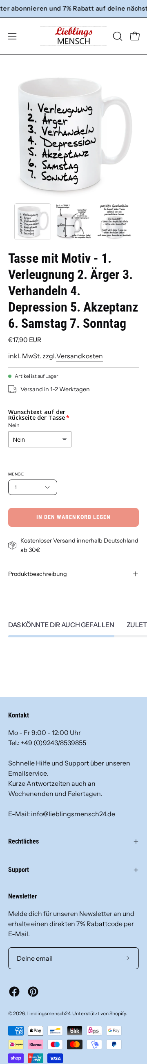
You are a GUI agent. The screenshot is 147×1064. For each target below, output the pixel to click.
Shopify (117, 1013)
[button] (116, 36)
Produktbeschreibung (37, 574)
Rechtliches (23, 841)
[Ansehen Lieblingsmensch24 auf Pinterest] (33, 992)
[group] (73, 8)
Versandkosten (79, 356)
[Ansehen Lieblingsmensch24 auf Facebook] (14, 992)
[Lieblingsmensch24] (73, 36)
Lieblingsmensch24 (48, 1013)
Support (18, 870)
